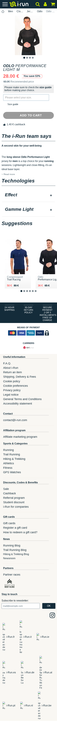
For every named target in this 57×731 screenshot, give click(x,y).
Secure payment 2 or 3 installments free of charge (48, 313)
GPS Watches (12, 472)
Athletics (8, 463)
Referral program (14, 497)
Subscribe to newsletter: (15, 600)
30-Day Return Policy (28, 310)
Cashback (9, 493)
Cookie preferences (15, 385)
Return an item (12, 372)
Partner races (11, 574)
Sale (6, 489)
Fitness (7, 467)
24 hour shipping (9, 308)
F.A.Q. (7, 363)
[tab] (28, 195)
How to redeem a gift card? (20, 532)
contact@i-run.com (15, 420)
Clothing (20, 11)
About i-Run (10, 367)
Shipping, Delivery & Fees (19, 376)
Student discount (13, 502)
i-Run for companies (16, 506)
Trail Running (11, 454)
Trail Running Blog (14, 550)
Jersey (30, 11)
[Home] (3, 11)
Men (10, 11)
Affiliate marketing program (20, 436)
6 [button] (38, 293)
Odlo (39, 11)
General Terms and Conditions (22, 399)
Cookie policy (11, 381)
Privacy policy (12, 390)
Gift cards (9, 523)
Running (8, 450)
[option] (28, 35)
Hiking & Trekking (14, 458)
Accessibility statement (17, 403)
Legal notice (11, 394)
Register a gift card (15, 527)
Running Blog (11, 545)
